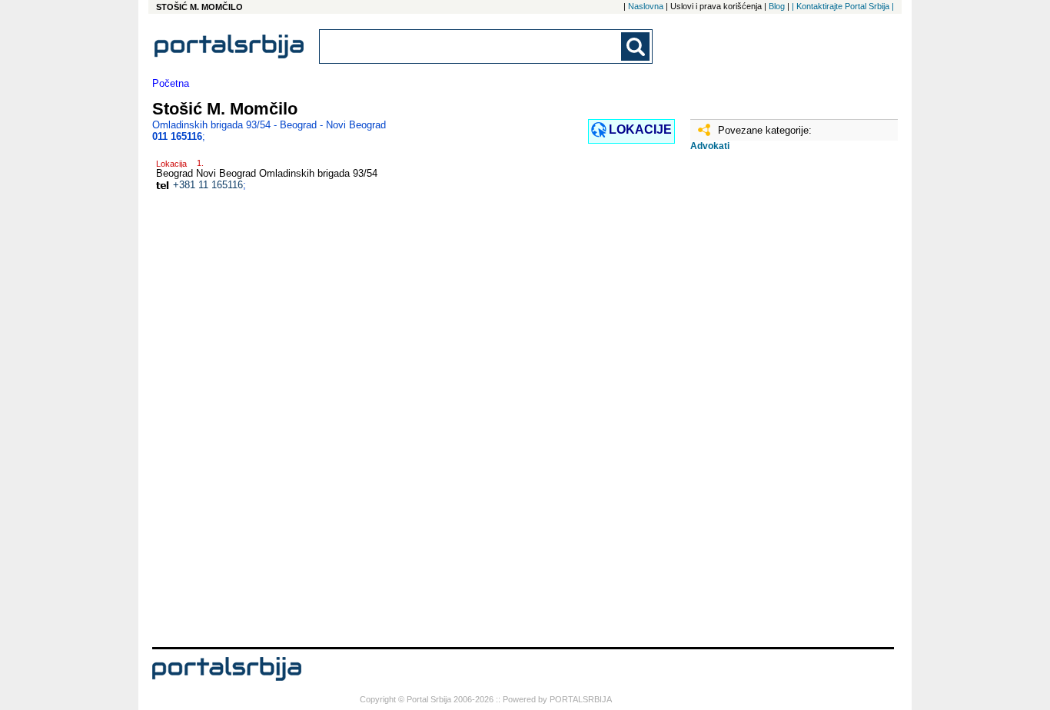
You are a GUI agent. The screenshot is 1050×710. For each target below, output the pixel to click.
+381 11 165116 (208, 185)
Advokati (709, 146)
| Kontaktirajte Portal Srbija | (843, 6)
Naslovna (645, 6)
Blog (777, 6)
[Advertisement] (767, 404)
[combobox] (471, 46)
